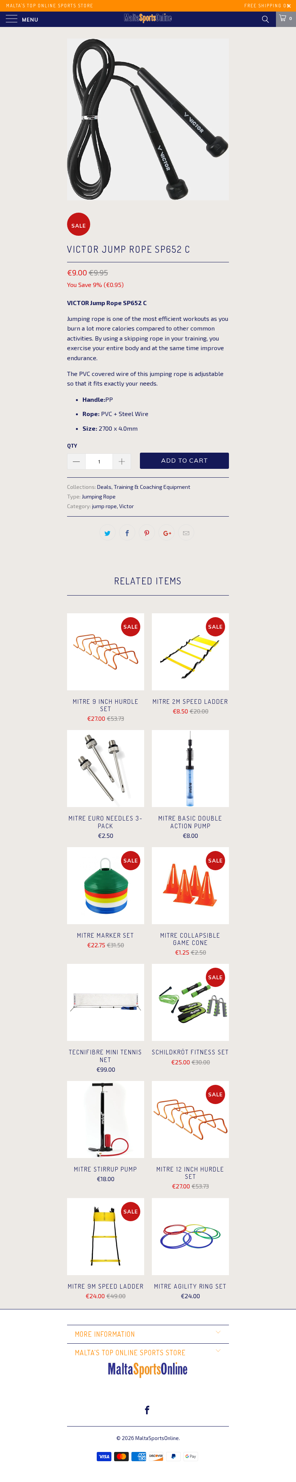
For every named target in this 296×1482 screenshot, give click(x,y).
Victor (126, 506)
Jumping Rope (99, 496)
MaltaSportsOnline (157, 1438)
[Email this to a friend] (186, 532)
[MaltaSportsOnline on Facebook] (147, 1410)
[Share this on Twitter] (107, 532)
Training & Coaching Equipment (152, 486)
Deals (104, 486)
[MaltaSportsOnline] (148, 19)
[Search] (265, 19)
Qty (72, 446)
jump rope (104, 506)
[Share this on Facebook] (127, 532)
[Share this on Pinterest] (147, 532)
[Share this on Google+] (166, 532)
